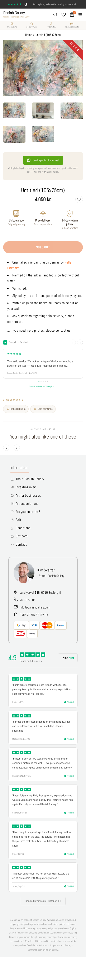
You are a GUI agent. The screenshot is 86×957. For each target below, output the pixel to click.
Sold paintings (45, 409)
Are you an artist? (28, 511)
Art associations (27, 503)
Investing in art (26, 487)
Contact (21, 544)
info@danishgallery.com (35, 607)
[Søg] (55, 14)
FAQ (18, 519)
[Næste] (17, 448)
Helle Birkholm (17, 409)
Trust (67, 658)
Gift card (22, 536)
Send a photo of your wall (46, 160)
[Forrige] (6, 448)
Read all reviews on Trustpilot (41, 901)
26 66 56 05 (27, 600)
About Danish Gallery (30, 479)
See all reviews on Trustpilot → (43, 386)
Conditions (23, 528)
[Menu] (80, 14)
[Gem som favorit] (79, 199)
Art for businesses (28, 495)
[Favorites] (63, 14)
